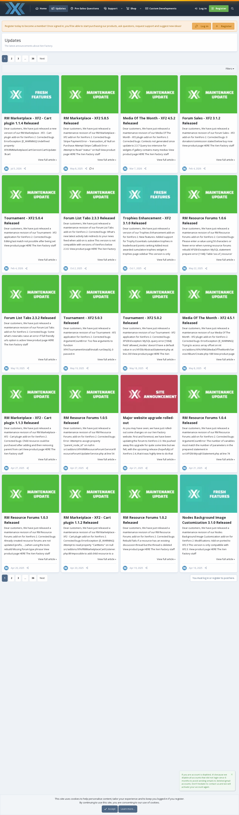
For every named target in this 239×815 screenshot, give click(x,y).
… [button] (25, 58)
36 (33, 58)
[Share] (25, 168)
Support (112, 8)
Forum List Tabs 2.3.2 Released (30, 318)
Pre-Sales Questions (87, 8)
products (112, 26)
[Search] (232, 8)
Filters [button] (229, 68)
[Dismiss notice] (231, 775)
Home (43, 8)
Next (42, 58)
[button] (122, 8)
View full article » (47, 159)
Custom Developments (162, 8)
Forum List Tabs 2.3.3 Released (89, 218)
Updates (61, 8)
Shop (133, 8)
